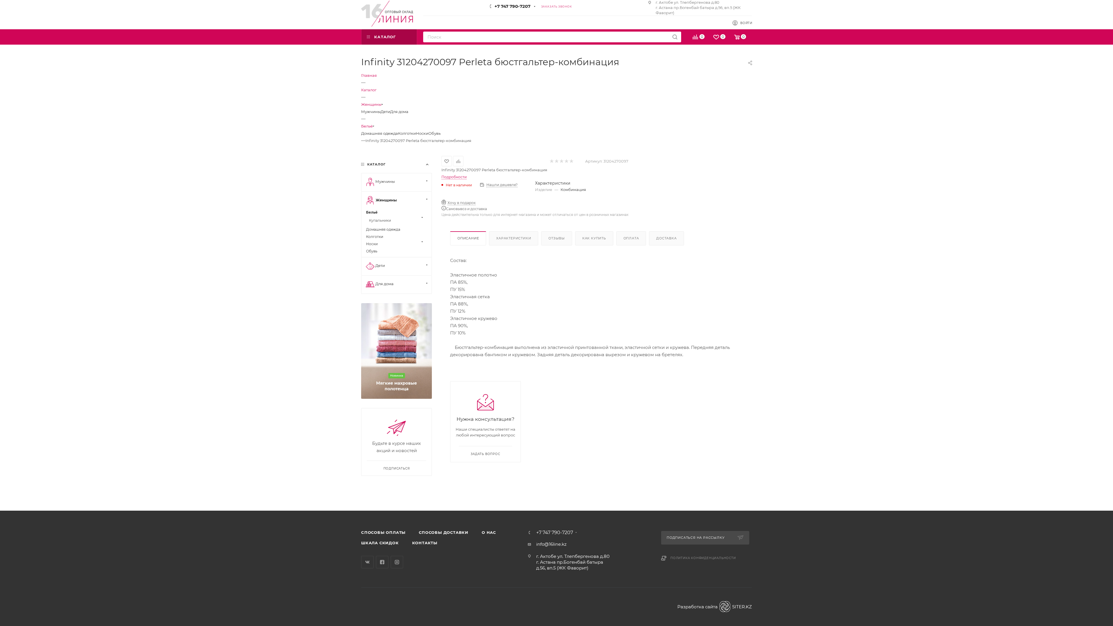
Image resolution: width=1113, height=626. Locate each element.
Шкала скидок (380, 543)
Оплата (631, 238)
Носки (422, 133)
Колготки (407, 133)
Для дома (399, 111)
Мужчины (371, 111)
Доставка (666, 238)
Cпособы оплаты (383, 532)
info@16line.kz (551, 544)
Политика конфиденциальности (703, 558)
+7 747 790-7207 (512, 6)
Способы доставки (443, 532)
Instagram (397, 562)
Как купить (594, 238)
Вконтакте (367, 562)
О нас (489, 532)
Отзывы (556, 238)
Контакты (424, 543)
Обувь (434, 133)
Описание (468, 238)
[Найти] (675, 37)
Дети (385, 111)
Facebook (382, 562)
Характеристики (513, 238)
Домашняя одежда (379, 133)
